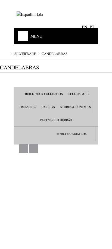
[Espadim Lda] (56, 14)
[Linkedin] (33, 148)
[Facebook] (23, 148)
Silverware (25, 53)
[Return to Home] (5, 54)
